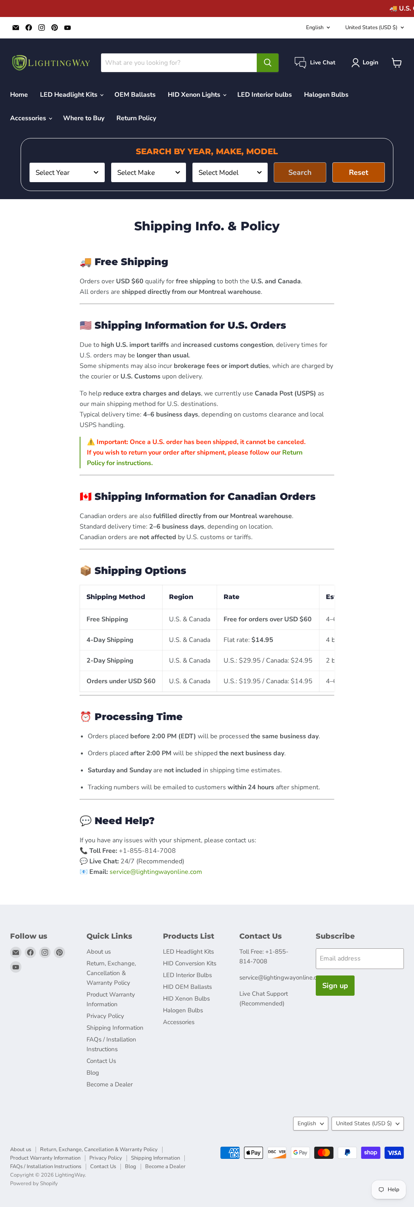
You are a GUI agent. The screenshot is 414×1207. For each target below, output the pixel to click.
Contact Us (101, 1061)
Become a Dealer (110, 1084)
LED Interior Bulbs (187, 975)
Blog (93, 1073)
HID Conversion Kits (189, 963)
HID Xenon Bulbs (186, 998)
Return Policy (136, 118)
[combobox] (67, 172)
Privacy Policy (105, 1016)
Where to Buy (83, 118)
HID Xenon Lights (195, 94)
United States (371, 27)
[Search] (268, 62)
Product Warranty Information (45, 1158)
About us (99, 952)
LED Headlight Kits (69, 94)
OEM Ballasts (135, 94)
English (314, 27)
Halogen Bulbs (326, 94)
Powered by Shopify (34, 1183)
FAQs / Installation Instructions (45, 1166)
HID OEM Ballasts (187, 987)
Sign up (335, 985)
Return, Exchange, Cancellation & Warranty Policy (111, 973)
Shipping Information (115, 1028)
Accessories (29, 118)
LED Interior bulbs (264, 94)
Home (19, 94)
